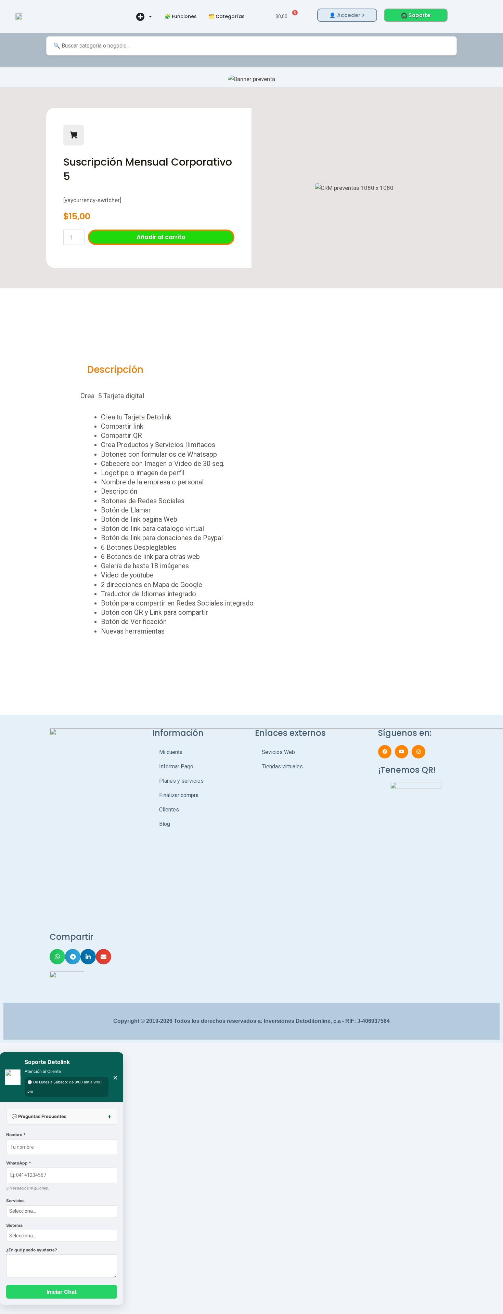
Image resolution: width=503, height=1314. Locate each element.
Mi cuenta (170, 752)
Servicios (15, 1200)
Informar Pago (176, 766)
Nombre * (16, 1134)
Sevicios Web (278, 752)
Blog (164, 824)
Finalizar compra (178, 795)
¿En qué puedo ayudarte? (31, 1249)
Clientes (169, 809)
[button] (11, 79)
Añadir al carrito (161, 237)
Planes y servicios (181, 781)
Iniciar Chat (62, 1291)
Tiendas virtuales (282, 766)
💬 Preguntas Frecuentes (39, 1116)
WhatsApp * (18, 1163)
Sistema (14, 1225)
